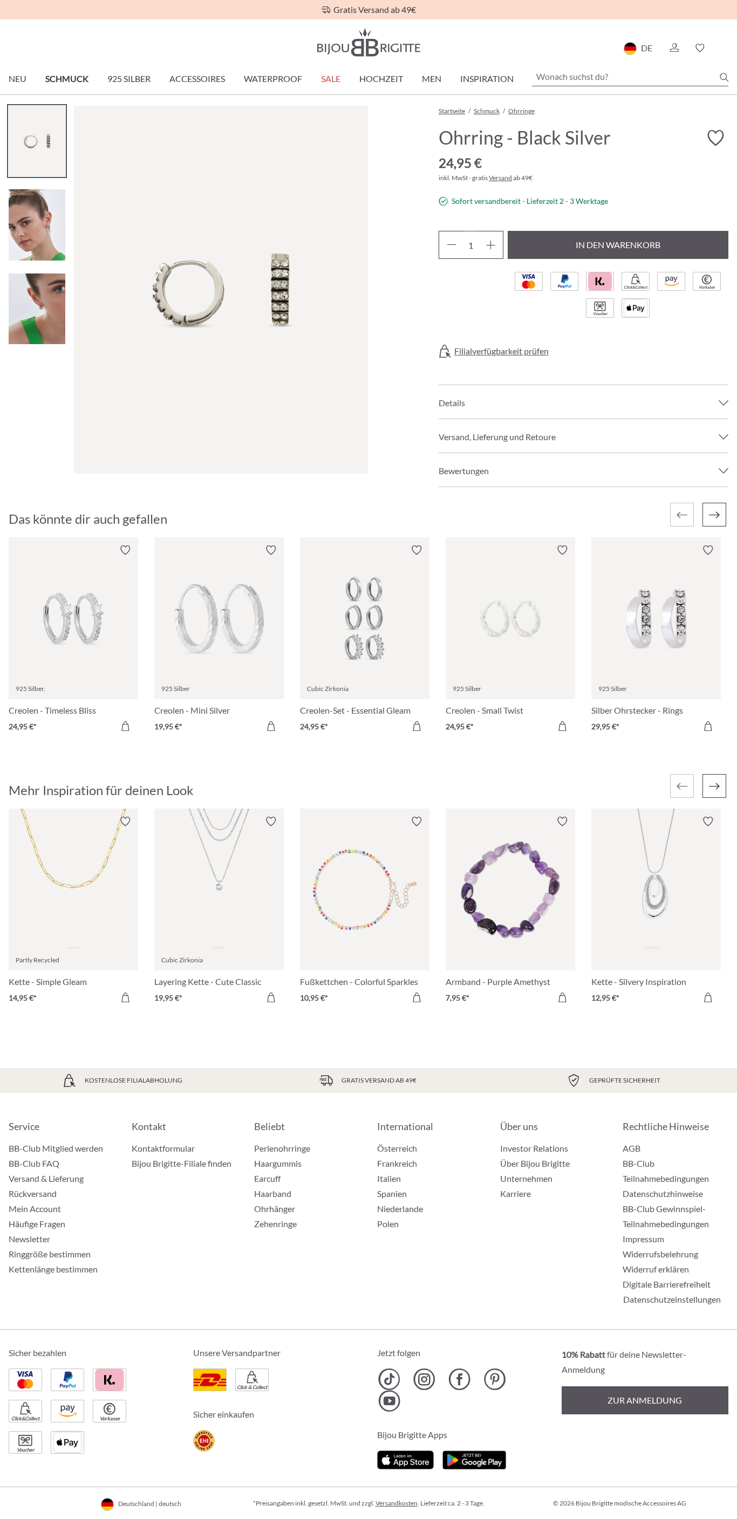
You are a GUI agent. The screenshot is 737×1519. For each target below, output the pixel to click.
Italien (389, 1178)
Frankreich (397, 1163)
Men (431, 78)
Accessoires (197, 78)
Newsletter (29, 1239)
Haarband (272, 1193)
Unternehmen (526, 1178)
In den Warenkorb (618, 245)
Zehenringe (275, 1224)
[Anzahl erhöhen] (490, 245)
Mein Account (35, 1208)
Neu (17, 78)
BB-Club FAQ (34, 1163)
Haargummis (278, 1163)
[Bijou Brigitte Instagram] (424, 1379)
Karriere (515, 1193)
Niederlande (400, 1208)
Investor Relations (534, 1148)
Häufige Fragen (37, 1224)
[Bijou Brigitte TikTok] (389, 1379)
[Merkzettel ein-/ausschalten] (125, 550)
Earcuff (267, 1178)
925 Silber (129, 78)
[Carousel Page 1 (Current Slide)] (37, 141)
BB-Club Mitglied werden (56, 1148)
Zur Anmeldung (645, 1400)
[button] (674, 48)
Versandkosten (397, 1503)
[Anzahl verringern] (451, 245)
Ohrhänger (274, 1208)
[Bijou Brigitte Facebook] (459, 1379)
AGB (631, 1148)
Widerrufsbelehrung (660, 1254)
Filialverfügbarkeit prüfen (501, 351)
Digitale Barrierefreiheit (667, 1284)
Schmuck (66, 78)
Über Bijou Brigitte (535, 1163)
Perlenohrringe (282, 1148)
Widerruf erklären (656, 1269)
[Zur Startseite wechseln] (368, 42)
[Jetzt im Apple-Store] (405, 1458)
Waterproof (273, 78)
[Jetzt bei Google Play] (474, 1458)
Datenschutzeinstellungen (672, 1299)
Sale (330, 78)
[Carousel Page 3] (37, 308)
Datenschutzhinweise (663, 1193)
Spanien (392, 1193)
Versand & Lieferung (46, 1178)
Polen (388, 1224)
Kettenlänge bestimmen (53, 1269)
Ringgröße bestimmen (50, 1254)
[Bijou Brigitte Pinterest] (494, 1379)
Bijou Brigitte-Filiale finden (181, 1163)
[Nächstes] (714, 514)
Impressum (643, 1239)
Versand (500, 178)
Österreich (397, 1148)
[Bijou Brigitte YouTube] (389, 1401)
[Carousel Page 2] (37, 224)
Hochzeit (381, 78)
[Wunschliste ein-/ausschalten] (715, 138)
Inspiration (487, 78)
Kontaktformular (163, 1148)
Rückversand (33, 1193)
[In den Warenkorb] (125, 726)
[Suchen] (724, 77)
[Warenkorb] (725, 48)
